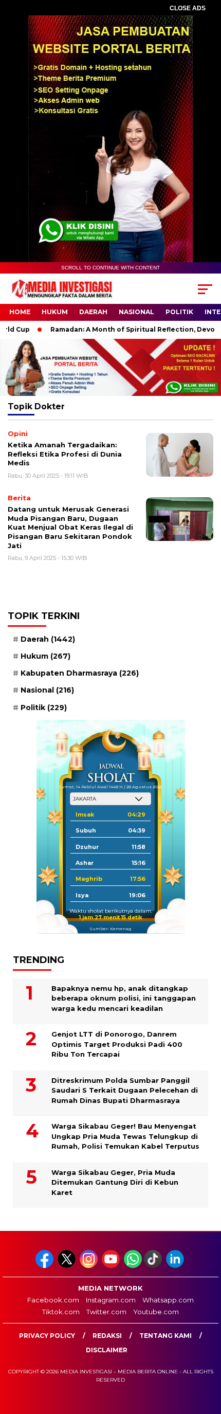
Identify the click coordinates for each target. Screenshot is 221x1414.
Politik (179, 312)
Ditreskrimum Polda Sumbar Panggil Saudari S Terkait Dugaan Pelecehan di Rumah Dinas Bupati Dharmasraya (124, 1090)
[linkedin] (176, 1266)
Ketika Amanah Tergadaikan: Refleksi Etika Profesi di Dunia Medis (65, 454)
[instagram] (90, 1266)
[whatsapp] (133, 1266)
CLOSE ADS (188, 8)
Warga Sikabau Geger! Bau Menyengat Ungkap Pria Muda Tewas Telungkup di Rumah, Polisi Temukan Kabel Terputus (125, 1136)
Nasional (136, 312)
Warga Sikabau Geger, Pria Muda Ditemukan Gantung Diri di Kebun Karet (114, 1182)
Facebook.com (53, 1300)
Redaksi (107, 1335)
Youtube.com (156, 1312)
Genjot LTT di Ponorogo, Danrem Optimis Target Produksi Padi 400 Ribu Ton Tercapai (116, 1044)
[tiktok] (154, 1266)
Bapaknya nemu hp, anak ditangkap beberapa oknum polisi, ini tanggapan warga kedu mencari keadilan (123, 998)
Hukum (55, 312)
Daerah (93, 312)
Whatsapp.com (168, 1300)
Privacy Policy (47, 1335)
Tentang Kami (165, 1335)
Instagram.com (111, 1300)
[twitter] (68, 1266)
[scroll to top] (206, 1354)
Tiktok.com (61, 1312)
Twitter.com (106, 1312)
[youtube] (112, 1266)
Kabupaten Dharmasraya (80, 673)
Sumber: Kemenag (110, 928)
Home (19, 312)
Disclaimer (106, 1350)
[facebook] (45, 1266)
